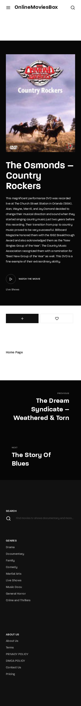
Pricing (10, 674)
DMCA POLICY (15, 661)
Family (10, 560)
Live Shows (12, 289)
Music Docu (14, 587)
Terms (10, 647)
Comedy (11, 567)
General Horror (16, 593)
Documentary (15, 554)
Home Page (14, 352)
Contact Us (13, 667)
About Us (12, 641)
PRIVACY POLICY (17, 654)
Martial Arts (13, 574)
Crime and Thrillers (18, 600)
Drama (10, 547)
